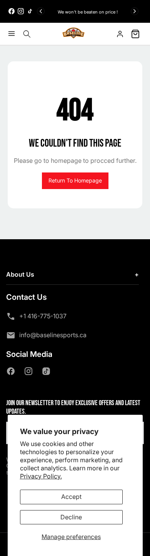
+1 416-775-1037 (43, 316)
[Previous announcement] (41, 11)
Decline (71, 517)
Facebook (12, 371)
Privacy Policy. (41, 476)
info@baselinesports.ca (53, 335)
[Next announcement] (134, 11)
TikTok (48, 371)
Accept (71, 496)
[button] (13, 33)
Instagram (30, 371)
